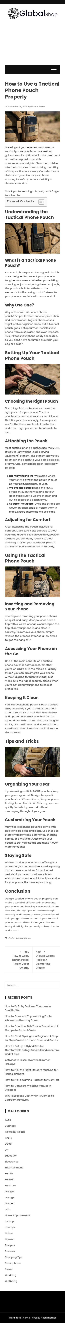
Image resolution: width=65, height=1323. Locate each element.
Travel (8, 1269)
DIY (7, 1149)
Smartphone (24, 938)
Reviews (10, 1251)
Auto (8, 1120)
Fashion (9, 1179)
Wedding (10, 1275)
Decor (8, 1143)
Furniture (10, 1185)
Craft (8, 1137)
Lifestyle (10, 1227)
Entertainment (14, 1167)
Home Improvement (17, 1215)
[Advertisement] (32, 45)
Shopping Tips (13, 1257)
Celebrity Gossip (15, 1131)
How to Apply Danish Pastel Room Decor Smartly (20, 959)
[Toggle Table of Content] (39, 202)
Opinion (9, 1239)
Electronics (11, 1161)
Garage (9, 1197)
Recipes (10, 1245)
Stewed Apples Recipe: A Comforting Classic (45, 959)
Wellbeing (11, 1281)
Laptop (9, 1221)
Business (10, 1125)
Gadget (10, 1191)
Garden (9, 1203)
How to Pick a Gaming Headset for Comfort (32, 1080)
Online (9, 1233)
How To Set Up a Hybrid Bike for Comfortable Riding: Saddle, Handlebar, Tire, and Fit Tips (32, 1050)
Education (11, 1155)
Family (9, 1173)
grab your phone (43, 673)
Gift (7, 1209)
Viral (34, 1317)
